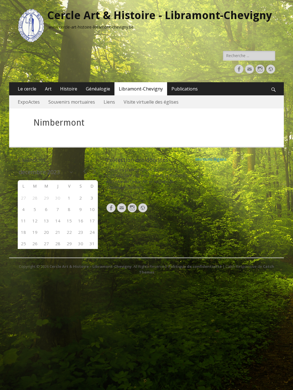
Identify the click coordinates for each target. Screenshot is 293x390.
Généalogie (98, 89)
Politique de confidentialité (195, 266)
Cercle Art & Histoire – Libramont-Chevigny (91, 266)
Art (48, 89)
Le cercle (27, 89)
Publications (184, 89)
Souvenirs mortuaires (71, 102)
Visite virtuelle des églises (151, 102)
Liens (109, 102)
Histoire (68, 89)
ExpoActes (29, 102)
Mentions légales (211, 159)
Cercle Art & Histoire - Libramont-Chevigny (159, 15)
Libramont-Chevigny (141, 89)
